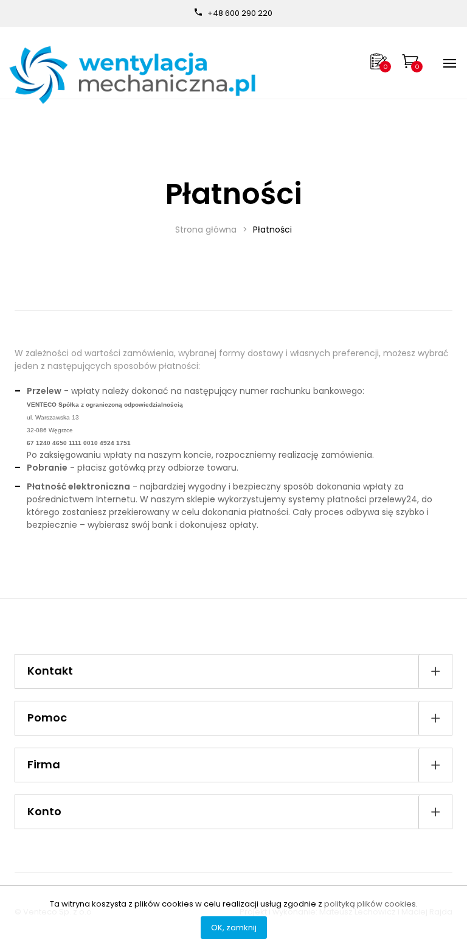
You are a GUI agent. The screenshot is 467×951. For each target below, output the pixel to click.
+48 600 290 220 (239, 13)
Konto (44, 811)
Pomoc (47, 717)
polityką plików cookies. (371, 904)
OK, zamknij (234, 927)
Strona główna (206, 229)
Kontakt (50, 670)
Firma (43, 764)
